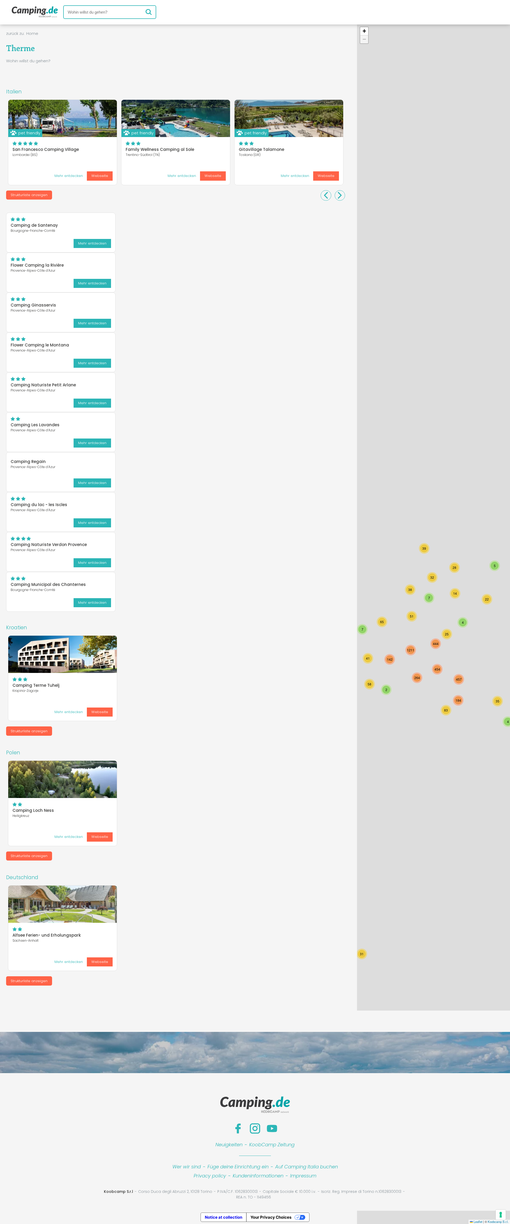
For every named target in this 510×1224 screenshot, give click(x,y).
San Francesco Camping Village (45, 149)
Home (32, 33)
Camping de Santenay (34, 225)
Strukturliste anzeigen (29, 194)
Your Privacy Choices (270, 1217)
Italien (14, 91)
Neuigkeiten (229, 1144)
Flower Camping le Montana (40, 345)
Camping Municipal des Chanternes (48, 584)
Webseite (99, 175)
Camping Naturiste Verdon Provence (49, 544)
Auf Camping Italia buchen (306, 1166)
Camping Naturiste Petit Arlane (43, 385)
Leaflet (477, 1221)
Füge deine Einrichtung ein (238, 1166)
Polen (13, 752)
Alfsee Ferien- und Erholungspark (46, 935)
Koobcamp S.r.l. (498, 1221)
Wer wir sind (186, 1166)
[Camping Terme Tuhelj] (62, 654)
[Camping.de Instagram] (255, 1128)
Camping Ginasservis (33, 305)
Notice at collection (223, 1217)
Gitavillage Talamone (261, 149)
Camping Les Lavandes (35, 425)
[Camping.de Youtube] (272, 1128)
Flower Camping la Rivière (37, 265)
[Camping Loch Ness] (62, 779)
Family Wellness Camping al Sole (160, 149)
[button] (437, 669)
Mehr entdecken (68, 175)
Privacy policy (210, 1175)
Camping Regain (28, 461)
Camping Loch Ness (33, 810)
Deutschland (22, 877)
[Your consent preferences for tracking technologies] (501, 1215)
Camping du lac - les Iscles (39, 504)
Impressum (303, 1175)
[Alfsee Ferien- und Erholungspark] (62, 904)
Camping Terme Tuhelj (36, 685)
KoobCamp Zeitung (272, 1144)
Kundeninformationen (258, 1175)
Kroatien (16, 627)
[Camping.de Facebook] (238, 1128)
